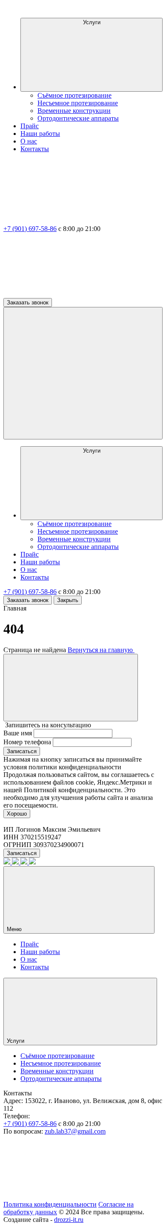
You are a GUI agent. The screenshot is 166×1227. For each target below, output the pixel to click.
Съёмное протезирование (74, 95)
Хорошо (17, 813)
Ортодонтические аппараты (78, 118)
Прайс (29, 125)
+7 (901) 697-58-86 (30, 228)
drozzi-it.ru (68, 1219)
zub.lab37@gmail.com (75, 1131)
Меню (15, 929)
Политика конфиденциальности (50, 1204)
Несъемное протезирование (77, 103)
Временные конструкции (74, 110)
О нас (28, 141)
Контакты (34, 148)
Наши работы (40, 133)
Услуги (91, 22)
